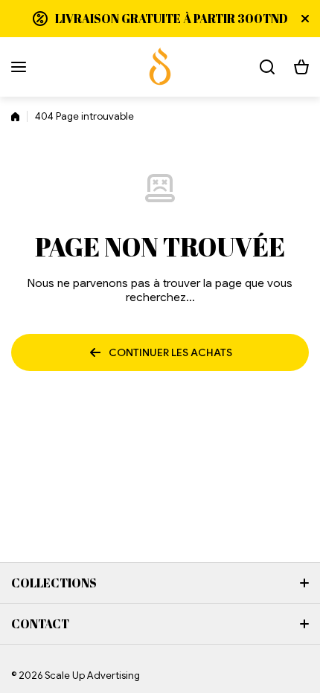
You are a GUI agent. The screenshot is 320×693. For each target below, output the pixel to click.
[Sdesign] (160, 67)
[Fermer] (305, 18)
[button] (301, 66)
